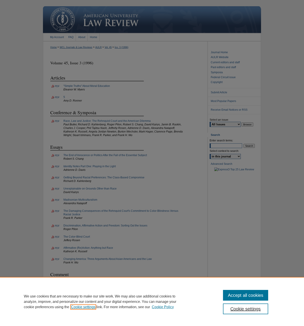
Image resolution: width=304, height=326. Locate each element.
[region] (152, 301)
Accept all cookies (245, 295)
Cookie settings (83, 307)
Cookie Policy (163, 307)
